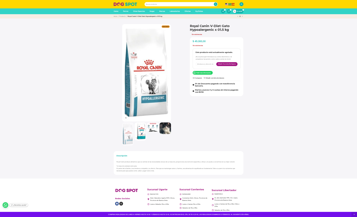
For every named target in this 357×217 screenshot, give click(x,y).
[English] (226, 4)
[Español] (233, 4)
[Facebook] (117, 204)
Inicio (115, 16)
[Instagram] (121, 204)
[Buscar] (215, 4)
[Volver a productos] (240, 16)
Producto (122, 16)
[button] (5, 205)
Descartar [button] (354, 214)
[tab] (121, 156)
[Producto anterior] (238, 16)
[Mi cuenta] (241, 4)
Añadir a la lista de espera (227, 64)
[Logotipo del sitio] (125, 4)
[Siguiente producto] (242, 16)
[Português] (230, 4)
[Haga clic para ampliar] (126, 117)
